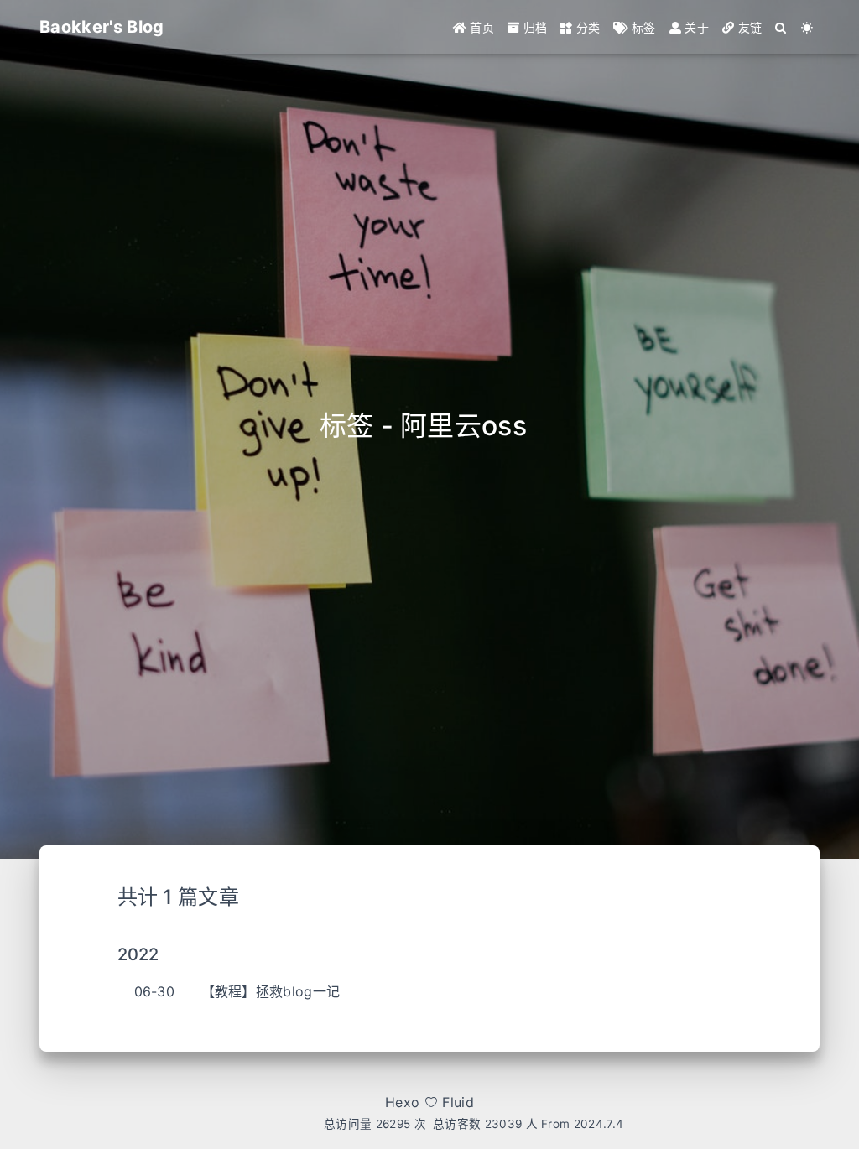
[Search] (781, 27)
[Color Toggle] (807, 27)
